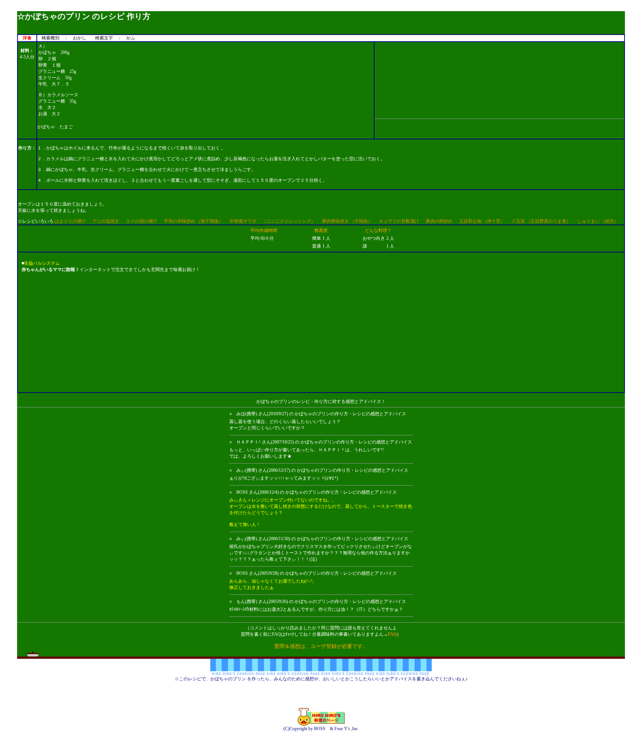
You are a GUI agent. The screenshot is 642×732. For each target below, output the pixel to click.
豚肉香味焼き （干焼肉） (347, 221)
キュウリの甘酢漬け (399, 221)
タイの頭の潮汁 (141, 221)
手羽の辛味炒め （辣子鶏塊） (193, 221)
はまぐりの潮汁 (70, 221)
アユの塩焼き (106, 221)
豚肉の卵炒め (439, 221)
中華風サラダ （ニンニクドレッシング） (272, 221)
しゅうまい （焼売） (598, 221)
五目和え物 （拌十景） (482, 221)
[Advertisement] (321, 8)
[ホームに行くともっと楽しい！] (321, 724)
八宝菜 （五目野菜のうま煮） (541, 221)
